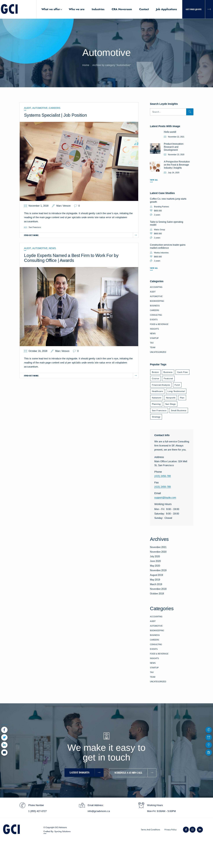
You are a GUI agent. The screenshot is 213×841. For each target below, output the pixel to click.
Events (154, 320)
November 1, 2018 (38, 205)
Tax (152, 343)
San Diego (170, 404)
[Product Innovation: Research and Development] (155, 148)
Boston (155, 372)
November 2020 (158, 552)
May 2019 (155, 579)
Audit (27, 108)
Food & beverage (159, 324)
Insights (154, 329)
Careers (54, 108)
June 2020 (155, 561)
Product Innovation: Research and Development (174, 147)
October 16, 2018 (38, 351)
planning (156, 404)
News (52, 248)
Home (85, 65)
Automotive (40, 108)
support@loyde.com (165, 497)
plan (182, 397)
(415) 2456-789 (162, 476)
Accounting (156, 287)
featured (168, 378)
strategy (156, 417)
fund (177, 385)
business (168, 372)
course (155, 378)
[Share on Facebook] (4, 730)
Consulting (156, 315)
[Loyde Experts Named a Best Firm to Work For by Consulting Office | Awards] (79, 306)
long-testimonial (176, 391)
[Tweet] (4, 737)
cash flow (182, 372)
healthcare (157, 391)
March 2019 (156, 584)
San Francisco (35, 227)
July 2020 (155, 556)
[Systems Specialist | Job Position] (79, 161)
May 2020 (155, 565)
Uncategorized (158, 352)
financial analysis (161, 385)
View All (154, 180)
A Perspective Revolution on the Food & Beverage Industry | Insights (177, 164)
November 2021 (158, 547)
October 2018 (157, 593)
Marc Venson (63, 205)
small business (178, 410)
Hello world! (170, 132)
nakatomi (156, 397)
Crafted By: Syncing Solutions (57, 831)
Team (152, 347)
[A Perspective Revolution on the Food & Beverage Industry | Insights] (155, 166)
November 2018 (158, 589)
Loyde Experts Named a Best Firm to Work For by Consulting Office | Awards (71, 258)
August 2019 (156, 575)
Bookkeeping (157, 301)
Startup (154, 338)
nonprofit (170, 397)
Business (155, 306)
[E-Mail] (4, 752)
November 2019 (158, 570)
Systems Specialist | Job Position (55, 115)
